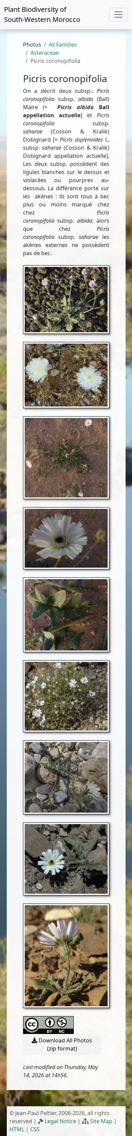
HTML (16, 1129)
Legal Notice (60, 1121)
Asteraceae (44, 52)
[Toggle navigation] (118, 14)
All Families (63, 44)
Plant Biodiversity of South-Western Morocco (42, 14)
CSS (35, 1129)
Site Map (101, 1121)
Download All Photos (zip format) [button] (64, 1044)
